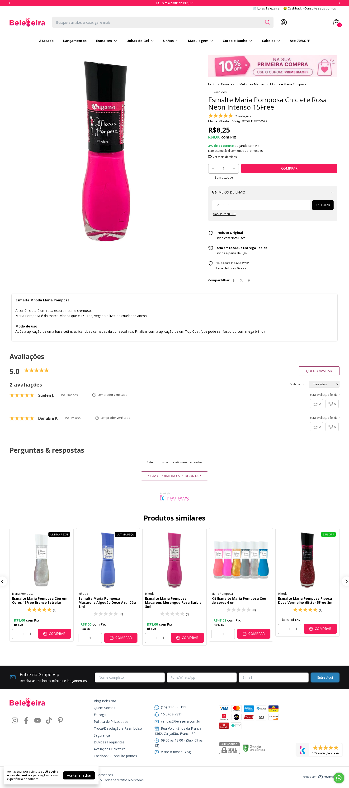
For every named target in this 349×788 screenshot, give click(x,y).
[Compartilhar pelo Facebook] (233, 280)
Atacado (46, 40)
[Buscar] (267, 22)
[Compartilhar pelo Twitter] (241, 280)
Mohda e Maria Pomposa (288, 84)
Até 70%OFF (300, 40)
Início (212, 84)
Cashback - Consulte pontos (115, 756)
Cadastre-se (298, 22)
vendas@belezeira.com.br (180, 721)
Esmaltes (104, 40)
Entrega (100, 714)
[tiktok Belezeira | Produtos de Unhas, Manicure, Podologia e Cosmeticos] (49, 720)
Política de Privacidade (111, 721)
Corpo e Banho (235, 40)
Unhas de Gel (138, 40)
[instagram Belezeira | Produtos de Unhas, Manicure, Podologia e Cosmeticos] (14, 720)
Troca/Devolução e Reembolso (118, 728)
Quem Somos (104, 707)
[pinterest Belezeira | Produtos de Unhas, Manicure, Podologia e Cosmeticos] (60, 720)
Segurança (102, 735)
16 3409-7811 (171, 714)
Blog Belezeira (105, 701)
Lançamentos (75, 40)
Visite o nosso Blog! (176, 752)
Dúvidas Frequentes (109, 742)
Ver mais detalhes (224, 157)
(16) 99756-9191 (173, 707)
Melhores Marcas (252, 84)
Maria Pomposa (22, 594)
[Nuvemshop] (321, 777)
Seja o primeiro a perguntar (174, 476)
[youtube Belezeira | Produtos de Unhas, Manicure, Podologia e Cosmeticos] (37, 720)
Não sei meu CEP (224, 214)
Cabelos (268, 40)
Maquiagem (198, 40)
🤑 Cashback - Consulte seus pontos (309, 8)
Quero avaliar (319, 371)
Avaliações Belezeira (109, 749)
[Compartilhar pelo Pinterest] (248, 280)
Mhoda (83, 594)
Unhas (168, 40)
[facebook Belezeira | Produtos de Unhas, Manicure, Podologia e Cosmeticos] (26, 720)
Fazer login (320, 22)
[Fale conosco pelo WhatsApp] (339, 778)
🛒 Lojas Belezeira (266, 8)
